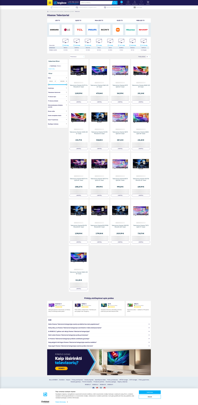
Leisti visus (150, 392)
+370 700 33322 (73, 2)
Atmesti (150, 396)
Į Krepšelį (78, 102)
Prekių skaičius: (142, 56)
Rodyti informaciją (61, 402)
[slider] (48, 84)
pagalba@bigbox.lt (73, 3)
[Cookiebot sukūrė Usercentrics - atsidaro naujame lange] (45, 402)
